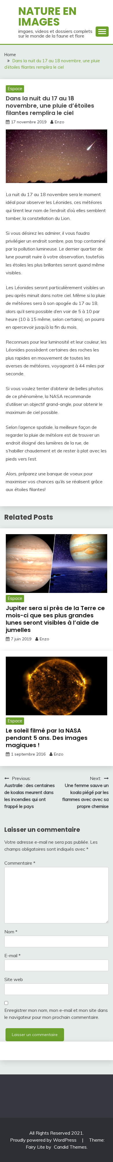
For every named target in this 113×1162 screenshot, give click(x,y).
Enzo (59, 122)
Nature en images (47, 16)
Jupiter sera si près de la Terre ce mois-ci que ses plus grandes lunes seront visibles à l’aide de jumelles (55, 619)
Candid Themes (70, 1147)
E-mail (12, 955)
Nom (10, 931)
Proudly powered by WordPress (44, 1140)
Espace (15, 88)
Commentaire (19, 863)
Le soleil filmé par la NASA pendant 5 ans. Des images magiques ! (47, 737)
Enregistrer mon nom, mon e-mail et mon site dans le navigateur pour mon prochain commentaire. (56, 1013)
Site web (13, 979)
